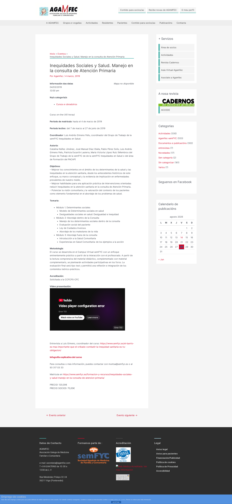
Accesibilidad (163, 471)
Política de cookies (166, 462)
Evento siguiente (127, 415)
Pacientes (122, 22)
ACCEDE (165, 110)
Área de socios (168, 47)
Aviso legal (162, 449)
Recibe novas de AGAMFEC (163, 10)
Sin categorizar (166, 162)
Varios (161, 167)
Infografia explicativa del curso (66, 357)
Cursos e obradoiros (66, 104)
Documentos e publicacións (172, 143)
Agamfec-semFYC (167, 138)
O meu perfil (188, 10)
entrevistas (164, 148)
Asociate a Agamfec (171, 77)
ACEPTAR (116, 502)
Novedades (164, 152)
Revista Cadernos (170, 62)
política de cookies (119, 499)
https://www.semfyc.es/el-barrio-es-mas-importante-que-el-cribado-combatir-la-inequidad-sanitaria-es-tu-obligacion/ (92, 347)
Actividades (92, 22)
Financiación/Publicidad (168, 458)
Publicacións (166, 22)
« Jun (161, 259)
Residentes (107, 22)
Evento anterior (56, 415)
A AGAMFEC (52, 22)
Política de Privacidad (167, 466)
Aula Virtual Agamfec (172, 70)
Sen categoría (165, 157)
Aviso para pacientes (167, 453)
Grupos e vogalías (72, 22)
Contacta (181, 22)
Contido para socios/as (132, 10)
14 (181, 237)
